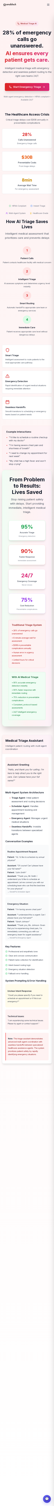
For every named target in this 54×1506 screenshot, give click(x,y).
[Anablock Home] (10, 4)
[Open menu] (48, 4)
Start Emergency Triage (27, 87)
